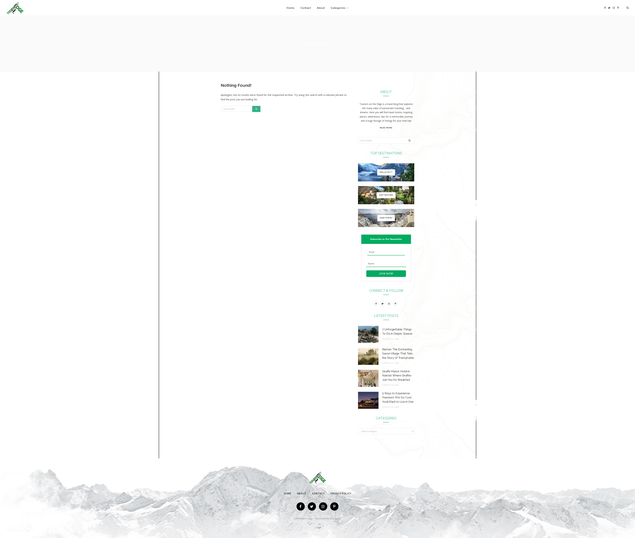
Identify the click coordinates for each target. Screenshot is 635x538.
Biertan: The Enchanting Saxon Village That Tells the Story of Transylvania (398, 354)
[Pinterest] (334, 506)
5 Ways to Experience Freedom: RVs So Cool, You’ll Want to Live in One (398, 398)
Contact (305, 7)
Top (318, 527)
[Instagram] (323, 506)
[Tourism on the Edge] (15, 8)
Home (290, 7)
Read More (386, 128)
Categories (338, 7)
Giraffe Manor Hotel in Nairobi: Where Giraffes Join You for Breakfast (396, 376)
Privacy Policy (341, 493)
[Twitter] (312, 506)
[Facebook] (300, 506)
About (321, 7)
